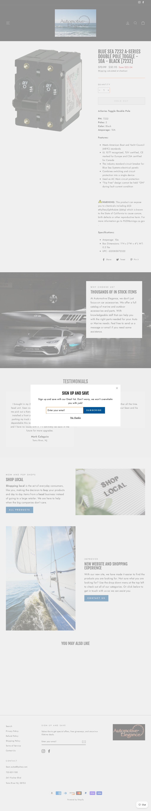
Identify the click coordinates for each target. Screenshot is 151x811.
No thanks (75, 417)
